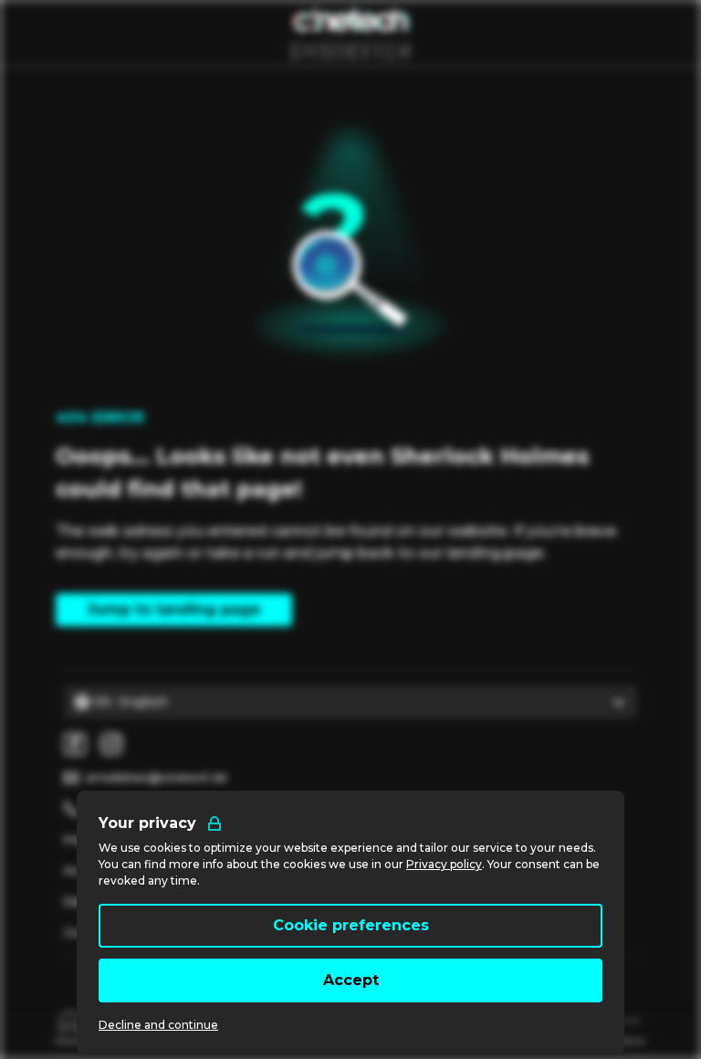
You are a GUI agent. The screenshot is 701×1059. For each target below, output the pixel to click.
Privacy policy (444, 864)
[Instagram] (111, 744)
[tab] (70, 1026)
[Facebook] (75, 744)
